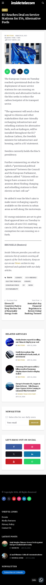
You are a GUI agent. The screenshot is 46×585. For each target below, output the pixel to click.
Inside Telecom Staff (27, 394)
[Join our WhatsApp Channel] (37, 580)
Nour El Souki (17, 558)
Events (5, 517)
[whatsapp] (7, 71)
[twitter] (20, 71)
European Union (12, 285)
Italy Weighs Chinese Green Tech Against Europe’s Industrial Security (26, 543)
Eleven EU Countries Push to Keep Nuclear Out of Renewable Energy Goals (13, 308)
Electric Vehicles (13, 281)
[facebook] (13, 71)
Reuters (10, 36)
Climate (18, 277)
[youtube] (14, 461)
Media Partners (9, 521)
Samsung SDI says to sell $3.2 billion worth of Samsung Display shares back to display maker (28, 370)
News (5, 10)
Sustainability (12, 289)
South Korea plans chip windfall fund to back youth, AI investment (28, 354)
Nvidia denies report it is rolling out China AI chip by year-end (28, 341)
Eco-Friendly (31, 277)
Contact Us (6, 528)
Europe (28, 281)
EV (24, 285)
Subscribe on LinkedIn (13, 572)
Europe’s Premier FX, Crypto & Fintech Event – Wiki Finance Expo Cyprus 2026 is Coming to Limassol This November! (28, 387)
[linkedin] (26, 71)
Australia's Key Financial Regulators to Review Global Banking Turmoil (33, 308)
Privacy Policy (8, 524)
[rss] (32, 454)
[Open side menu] (3, 3)
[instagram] (32, 447)
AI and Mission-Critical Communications (26, 555)
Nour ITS (15, 548)
